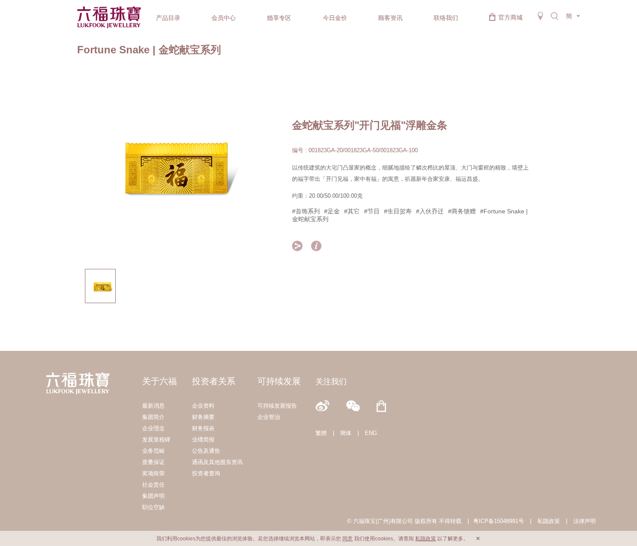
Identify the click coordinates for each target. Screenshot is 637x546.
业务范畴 (153, 451)
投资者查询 (206, 473)
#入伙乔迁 (430, 211)
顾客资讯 (390, 17)
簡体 (345, 433)
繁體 (321, 433)
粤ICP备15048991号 (498, 521)
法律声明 (584, 521)
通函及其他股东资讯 (217, 462)
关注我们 (331, 381)
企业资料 (203, 405)
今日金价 (335, 17)
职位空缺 (153, 507)
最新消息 (153, 405)
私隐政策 (548, 521)
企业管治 (268, 417)
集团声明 (153, 496)
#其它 (352, 211)
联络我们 (446, 17)
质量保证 (153, 462)
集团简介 (153, 417)
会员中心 (223, 17)
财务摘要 (203, 417)
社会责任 (153, 484)
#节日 (372, 211)
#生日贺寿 (398, 211)
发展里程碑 (156, 439)
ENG (371, 433)
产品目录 (168, 17)
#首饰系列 (306, 211)
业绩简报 (203, 439)
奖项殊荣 (153, 473)
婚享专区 (279, 17)
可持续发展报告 (277, 405)
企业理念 (153, 428)
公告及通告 (206, 451)
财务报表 (203, 428)
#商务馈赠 (462, 211)
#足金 (332, 211)
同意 (347, 539)
